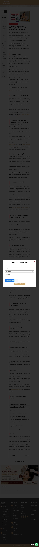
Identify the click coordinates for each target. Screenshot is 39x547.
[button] (34, 261)
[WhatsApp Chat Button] (36, 544)
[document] (19, 273)
